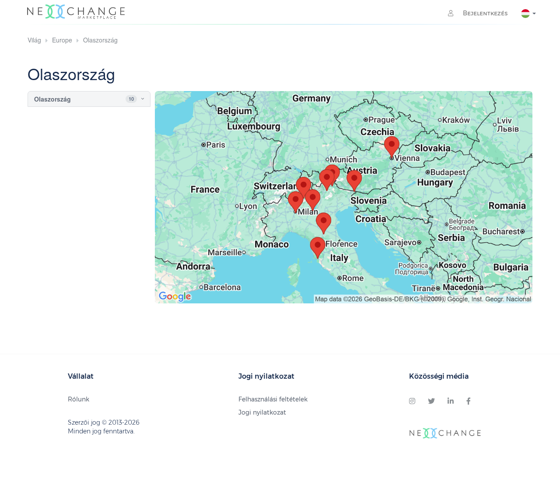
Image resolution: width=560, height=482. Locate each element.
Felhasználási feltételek (273, 399)
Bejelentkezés (484, 13)
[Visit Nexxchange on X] (431, 401)
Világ (34, 39)
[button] (135, 99)
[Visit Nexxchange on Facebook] (468, 401)
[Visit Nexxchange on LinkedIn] (451, 401)
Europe (62, 39)
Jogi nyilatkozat (262, 412)
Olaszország (100, 39)
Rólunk (78, 399)
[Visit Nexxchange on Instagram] (412, 401)
